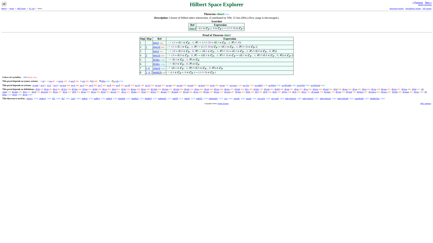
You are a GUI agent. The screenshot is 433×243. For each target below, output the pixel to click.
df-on (195, 92)
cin (83, 81)
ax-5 (82, 85)
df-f (256, 92)
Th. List (32, 8)
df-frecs (360, 92)
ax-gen (63, 85)
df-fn (248, 92)
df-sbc (256, 89)
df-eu (143, 89)
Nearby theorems (425, 5)
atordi (248, 98)
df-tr (25, 92)
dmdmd (121, 98)
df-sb (123, 89)
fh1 (53, 98)
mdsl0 (175, 98)
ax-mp (35, 85)
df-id (34, 92)
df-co (123, 92)
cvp (225, 98)
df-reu (227, 89)
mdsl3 (187, 98)
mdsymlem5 (325, 98)
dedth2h (157, 72)
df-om (338, 92)
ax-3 (55, 85)
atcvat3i (261, 98)
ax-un (222, 85)
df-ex (104, 89)
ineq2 (156, 51)
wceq (60, 81)
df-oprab (315, 92)
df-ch (25, 94)
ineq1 (156, 42)
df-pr (364, 89)
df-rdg (395, 92)
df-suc (216, 92)
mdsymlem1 (290, 98)
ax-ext (158, 85)
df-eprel (44, 92)
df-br (414, 89)
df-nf (114, 89)
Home (11, 8)
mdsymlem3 (308, 98)
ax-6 (91, 85)
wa (50, 81)
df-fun (238, 92)
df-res (153, 92)
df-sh (14, 94)
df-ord (186, 92)
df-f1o (284, 92)
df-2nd (349, 92)
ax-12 (147, 85)
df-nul (326, 89)
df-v (247, 89)
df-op (373, 89)
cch (117, 81)
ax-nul (190, 85)
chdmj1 (42, 98)
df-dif (277, 89)
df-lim (206, 92)
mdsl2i (199, 98)
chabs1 (29, 98)
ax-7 (100, 85)
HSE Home (21, 8)
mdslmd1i (213, 98)
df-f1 (265, 92)
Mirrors (3, 8)
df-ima (164, 92)
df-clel (176, 89)
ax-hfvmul (315, 85)
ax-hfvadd (286, 85)
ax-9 (118, 85)
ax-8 (109, 85)
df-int (394, 89)
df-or (55, 89)
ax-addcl (259, 85)
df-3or (64, 89)
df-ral (206, 89)
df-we (83, 92)
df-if (335, 89)
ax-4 (73, 85)
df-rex (216, 89)
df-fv (294, 92)
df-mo (133, 89)
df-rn (143, 92)
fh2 (63, 98)
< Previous (417, 2)
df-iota (227, 92)
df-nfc (187, 89)
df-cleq (165, 89)
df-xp (93, 92)
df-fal (95, 89)
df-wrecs (372, 92)
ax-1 (43, 85)
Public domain (223, 103)
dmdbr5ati (375, 98)
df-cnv (114, 92)
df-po (55, 92)
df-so (65, 92)
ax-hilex (272, 85)
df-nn (416, 92)
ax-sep (180, 85)
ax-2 (49, 85)
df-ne (197, 89)
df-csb (267, 89)
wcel (73, 81)
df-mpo (327, 92)
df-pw (345, 89)
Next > (428, 2)
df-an (46, 89)
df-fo (274, 92)
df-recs (384, 92)
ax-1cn (246, 85)
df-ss (306, 89)
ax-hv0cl (301, 85)
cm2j (73, 98)
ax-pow (201, 85)
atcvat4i (275, 98)
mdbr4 (109, 98)
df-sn (354, 89)
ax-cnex (233, 85)
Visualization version (413, 8)
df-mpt (15, 92)
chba (103, 81)
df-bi (38, 89)
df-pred (175, 92)
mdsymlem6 (342, 98)
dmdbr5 (148, 98)
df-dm (133, 92)
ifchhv (156, 59)
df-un (286, 89)
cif (92, 81)
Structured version (397, 8)
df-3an (75, 89)
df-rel (103, 92)
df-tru (85, 89)
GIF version (427, 8)
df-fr (74, 92)
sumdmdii (359, 98)
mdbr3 (97, 98)
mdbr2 (85, 98)
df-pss (315, 89)
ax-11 (137, 85)
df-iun (404, 89)
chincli (156, 68)
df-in (296, 89)
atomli (237, 98)
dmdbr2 (135, 98)
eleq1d (156, 47)
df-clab (154, 89)
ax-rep (169, 85)
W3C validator (425, 103)
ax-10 (127, 85)
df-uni (384, 89)
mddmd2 (162, 98)
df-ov (304, 92)
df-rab (237, 89)
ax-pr (212, 85)
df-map (406, 92)
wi (43, 81)
